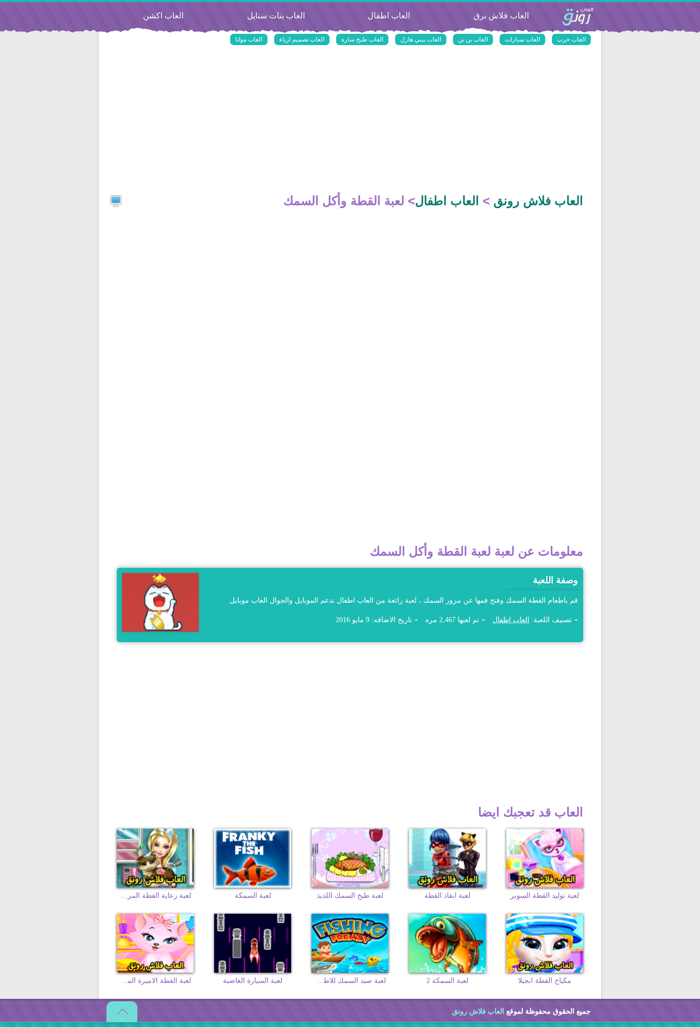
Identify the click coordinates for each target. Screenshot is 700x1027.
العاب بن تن (473, 39)
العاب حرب (571, 39)
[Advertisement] (350, 120)
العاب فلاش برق (501, 15)
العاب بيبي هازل (420, 39)
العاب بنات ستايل (276, 15)
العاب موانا (248, 39)
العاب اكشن (163, 15)
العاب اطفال (388, 15)
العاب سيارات (522, 39)
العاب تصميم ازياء (301, 39)
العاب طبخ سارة (362, 39)
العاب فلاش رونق (578, 17)
